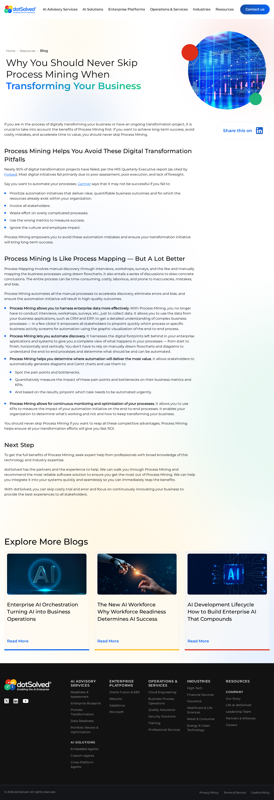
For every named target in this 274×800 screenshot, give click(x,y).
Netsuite (115, 699)
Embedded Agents (84, 749)
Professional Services (164, 730)
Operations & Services (169, 9)
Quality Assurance (161, 710)
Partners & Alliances (241, 718)
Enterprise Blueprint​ (86, 703)
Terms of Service (235, 792)
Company (234, 692)
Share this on (237, 130)
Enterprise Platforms (126, 9)
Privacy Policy (209, 792)
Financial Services (200, 695)
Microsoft (116, 712)
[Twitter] (6, 701)
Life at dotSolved (238, 705)
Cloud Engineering (162, 692)
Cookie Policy (260, 792)
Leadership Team (238, 712)
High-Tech (194, 688)
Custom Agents (82, 756)
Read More (17, 641)
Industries (201, 9)
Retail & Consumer (201, 719)
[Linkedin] (15, 701)
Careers (231, 725)
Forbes (10, 174)
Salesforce (117, 705)
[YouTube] (25, 701)
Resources (225, 9)
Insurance (194, 701)
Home (10, 51)
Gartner (84, 184)
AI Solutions (93, 9)
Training (154, 723)
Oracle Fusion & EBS (124, 692)
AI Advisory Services (60, 9)
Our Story (233, 699)
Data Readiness (82, 721)
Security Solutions (162, 716)
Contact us (255, 9)
